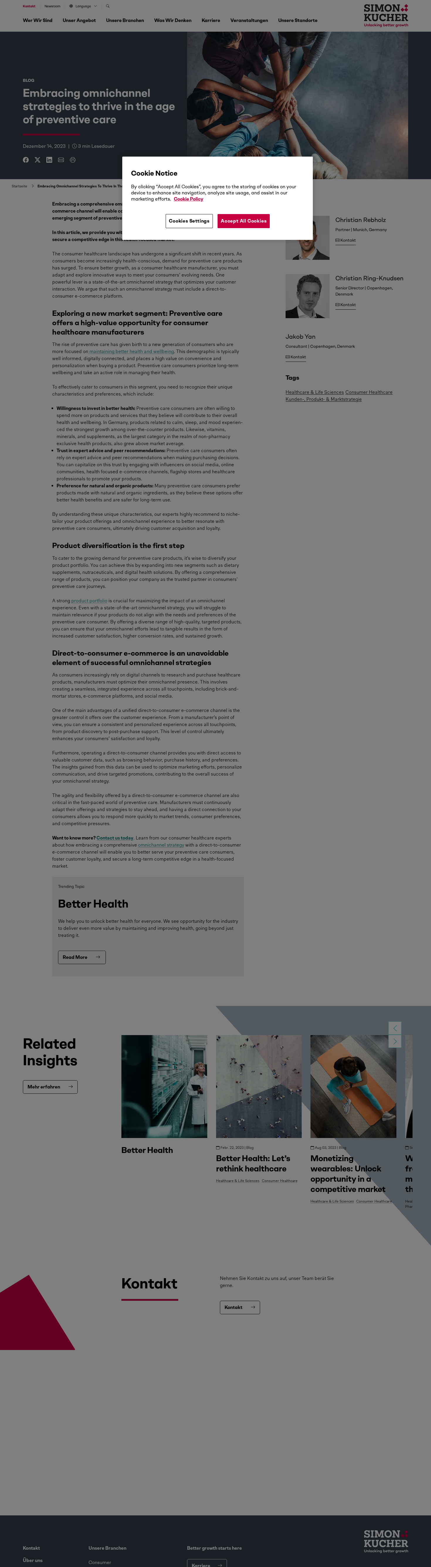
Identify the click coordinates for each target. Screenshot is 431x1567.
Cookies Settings (189, 221)
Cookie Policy (188, 199)
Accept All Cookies (244, 221)
